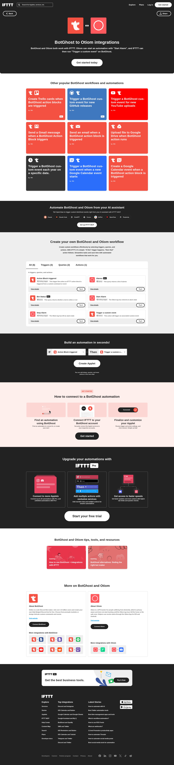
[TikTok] (125, 756)
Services (45, 706)
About (90, 756)
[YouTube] (115, 756)
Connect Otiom (99, 626)
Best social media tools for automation (101, 742)
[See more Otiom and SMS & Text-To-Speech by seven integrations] (99, 649)
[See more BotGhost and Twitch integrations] (74, 649)
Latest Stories (94, 702)
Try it (81, 289)
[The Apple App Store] (126, 702)
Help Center (46, 722)
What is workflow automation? (98, 718)
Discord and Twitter (64, 742)
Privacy (83, 756)
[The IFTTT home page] (7, 4)
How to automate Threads (97, 734)
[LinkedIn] (105, 756)
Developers (46, 756)
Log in (150, 5)
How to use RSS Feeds (96, 722)
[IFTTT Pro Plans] (105, 278)
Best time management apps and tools (101, 714)
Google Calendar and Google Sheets (70, 714)
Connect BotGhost (39, 624)
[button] (87, 436)
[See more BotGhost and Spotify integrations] (74, 639)
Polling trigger (43, 281)
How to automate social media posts (100, 738)
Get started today (87, 62)
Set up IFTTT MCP (87, 225)
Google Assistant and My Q (67, 718)
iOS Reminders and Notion (67, 730)
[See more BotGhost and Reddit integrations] (56, 649)
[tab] (32, 265)
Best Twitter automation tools (98, 710)
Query (100, 281)
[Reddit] (130, 756)
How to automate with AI (96, 706)
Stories (44, 710)
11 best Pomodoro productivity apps (100, 730)
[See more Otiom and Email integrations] (117, 649)
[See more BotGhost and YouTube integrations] (37, 649)
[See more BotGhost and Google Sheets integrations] (37, 639)
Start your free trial (87, 516)
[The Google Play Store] (126, 707)
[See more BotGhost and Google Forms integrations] (56, 639)
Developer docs (47, 738)
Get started (163, 5)
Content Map (46, 726)
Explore (132, 5)
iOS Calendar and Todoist (66, 734)
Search (44, 730)
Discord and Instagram (66, 706)
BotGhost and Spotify (65, 722)
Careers (54, 756)
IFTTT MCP (45, 718)
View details (35, 289)
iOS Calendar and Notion (66, 710)
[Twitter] (120, 756)
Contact (75, 756)
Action (100, 315)
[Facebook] (99, 756)
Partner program (65, 756)
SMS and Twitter (63, 726)
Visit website (33, 618)
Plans (141, 5)
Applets (44, 714)
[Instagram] (110, 756)
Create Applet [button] (87, 363)
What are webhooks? (95, 726)
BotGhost (64, 42)
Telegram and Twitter (65, 738)
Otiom (87, 42)
